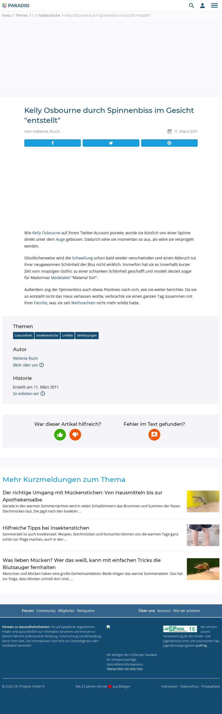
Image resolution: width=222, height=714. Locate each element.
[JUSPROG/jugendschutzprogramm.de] (180, 628)
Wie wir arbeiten (186, 610)
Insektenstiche (49, 15)
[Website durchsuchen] (191, 5)
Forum (28, 611)
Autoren (164, 610)
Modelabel (60, 277)
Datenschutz (189, 686)
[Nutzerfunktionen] (202, 5)
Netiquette (86, 610)
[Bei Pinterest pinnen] (169, 143)
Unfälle (67, 335)
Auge (60, 239)
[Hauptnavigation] (214, 5)
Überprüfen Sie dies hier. (125, 669)
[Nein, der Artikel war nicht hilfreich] (75, 435)
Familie (40, 302)
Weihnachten (83, 302)
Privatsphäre (210, 686)
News (6, 15)
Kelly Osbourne (46, 232)
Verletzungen (87, 335)
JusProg (201, 645)
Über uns (147, 611)
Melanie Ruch (25, 358)
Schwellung (82, 257)
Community (46, 610)
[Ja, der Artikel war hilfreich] (60, 435)
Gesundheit (23, 335)
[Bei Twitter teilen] (111, 143)
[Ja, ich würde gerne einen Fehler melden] (154, 435)
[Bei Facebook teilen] (52, 143)
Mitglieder (66, 610)
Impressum (169, 686)
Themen (21, 15)
